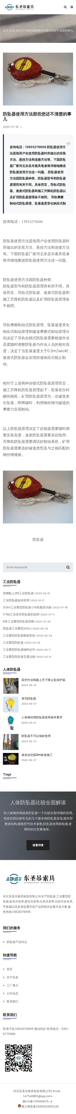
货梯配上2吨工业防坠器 (26, 593)
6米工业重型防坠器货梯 (27, 621)
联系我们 (12, 1001)
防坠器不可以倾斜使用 (36, 736)
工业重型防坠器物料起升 (26, 650)
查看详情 (38, 845)
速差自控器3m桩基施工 (37, 755)
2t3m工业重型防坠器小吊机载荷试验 (35, 607)
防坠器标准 (17, 30)
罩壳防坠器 (28, 699)
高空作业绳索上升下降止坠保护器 (43, 680)
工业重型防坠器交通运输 (27, 657)
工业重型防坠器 (21, 642)
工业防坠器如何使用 (23, 600)
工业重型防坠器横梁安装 (27, 635)
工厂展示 (12, 985)
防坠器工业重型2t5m (25, 628)
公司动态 (12, 993)
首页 (5, 30)
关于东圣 (12, 977)
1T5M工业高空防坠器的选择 (28, 614)
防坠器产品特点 (17, 942)
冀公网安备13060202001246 (40, 1106)
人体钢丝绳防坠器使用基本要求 (41, 717)
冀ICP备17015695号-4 (37, 1101)
